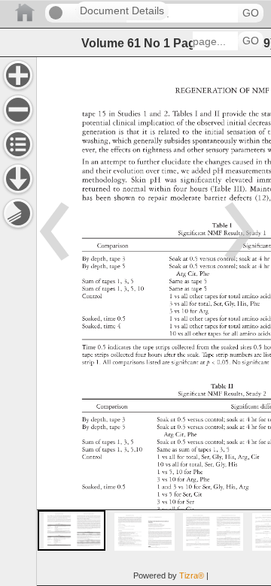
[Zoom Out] (18, 110)
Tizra (191, 575)
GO (250, 13)
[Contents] (18, 144)
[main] (153, 321)
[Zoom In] (18, 75)
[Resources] (18, 179)
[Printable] (18, 213)
